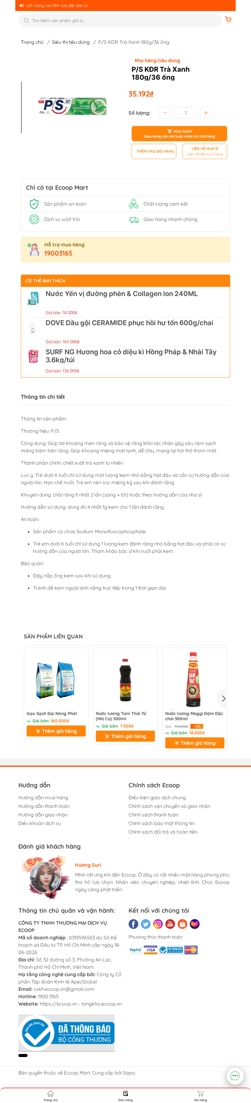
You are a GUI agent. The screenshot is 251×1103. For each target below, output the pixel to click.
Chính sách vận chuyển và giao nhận (169, 806)
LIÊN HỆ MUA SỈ (205, 148)
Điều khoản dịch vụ (39, 823)
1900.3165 (48, 996)
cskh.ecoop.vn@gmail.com (64, 989)
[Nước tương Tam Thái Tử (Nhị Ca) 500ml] (125, 679)
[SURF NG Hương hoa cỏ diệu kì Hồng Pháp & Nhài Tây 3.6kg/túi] (33, 361)
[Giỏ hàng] (228, 20)
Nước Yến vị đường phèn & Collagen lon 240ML (122, 294)
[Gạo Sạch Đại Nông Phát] (56, 679)
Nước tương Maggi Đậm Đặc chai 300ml (194, 716)
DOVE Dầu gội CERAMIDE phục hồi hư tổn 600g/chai (129, 323)
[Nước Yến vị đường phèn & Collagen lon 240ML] (33, 303)
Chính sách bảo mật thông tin (161, 823)
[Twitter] (146, 924)
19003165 (58, 253)
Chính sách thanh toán (153, 815)
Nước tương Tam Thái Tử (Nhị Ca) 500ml (121, 716)
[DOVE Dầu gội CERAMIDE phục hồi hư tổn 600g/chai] (33, 332)
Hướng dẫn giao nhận (43, 815)
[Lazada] (195, 924)
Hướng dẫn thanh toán (43, 806)
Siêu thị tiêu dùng (71, 42)
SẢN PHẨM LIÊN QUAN (53, 636)
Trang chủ (32, 42)
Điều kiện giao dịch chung (157, 797)
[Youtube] (170, 924)
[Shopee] (182, 924)
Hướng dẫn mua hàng (43, 797)
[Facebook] (133, 924)
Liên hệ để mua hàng (205, 154)
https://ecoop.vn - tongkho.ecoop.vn (81, 1004)
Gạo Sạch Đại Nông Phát (52, 713)
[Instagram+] (158, 924)
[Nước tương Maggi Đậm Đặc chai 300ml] (194, 679)
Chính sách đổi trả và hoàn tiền (163, 832)
